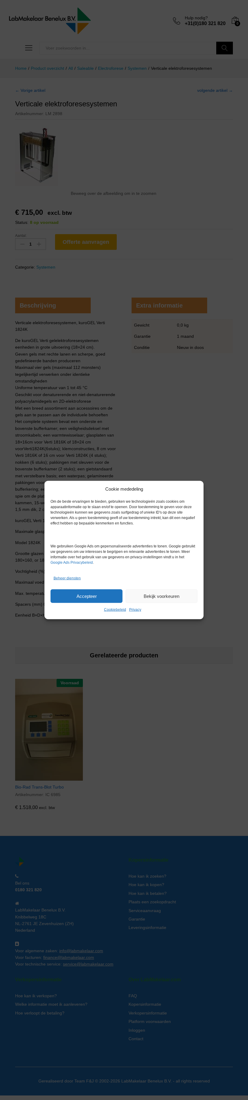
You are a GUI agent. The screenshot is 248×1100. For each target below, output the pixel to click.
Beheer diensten (67, 578)
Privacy (135, 610)
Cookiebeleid (115, 610)
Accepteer (87, 595)
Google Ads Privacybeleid (72, 562)
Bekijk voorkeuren (161, 595)
